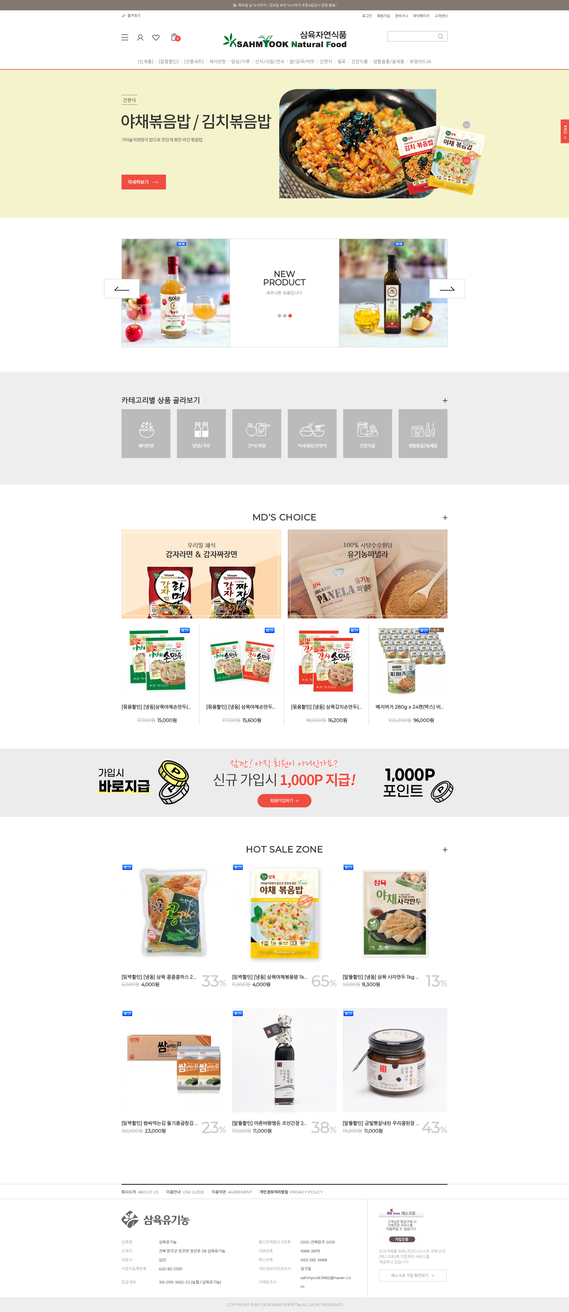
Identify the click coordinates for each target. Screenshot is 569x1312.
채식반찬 (217, 61)
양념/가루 (240, 61)
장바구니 (401, 16)
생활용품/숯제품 (388, 61)
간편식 (326, 61)
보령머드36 (420, 61)
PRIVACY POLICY (291, 1192)
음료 (342, 61)
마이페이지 (421, 16)
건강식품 (359, 61)
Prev (122, 288)
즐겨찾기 (133, 15)
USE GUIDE (185, 1192)
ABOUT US (140, 1192)
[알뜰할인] (169, 61)
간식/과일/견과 (269, 61)
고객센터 (440, 16)
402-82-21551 (170, 1268)
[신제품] (146, 61)
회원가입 (383, 16)
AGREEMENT (232, 1192)
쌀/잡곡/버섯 (302, 61)
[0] (174, 35)
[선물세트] (194, 61)
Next (447, 288)
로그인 (367, 16)
